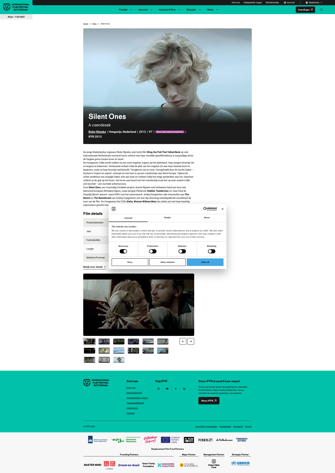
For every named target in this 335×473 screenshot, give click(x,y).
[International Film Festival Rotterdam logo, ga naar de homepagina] (16, 7)
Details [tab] (167, 217)
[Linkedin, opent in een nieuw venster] (184, 388)
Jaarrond (142, 9)
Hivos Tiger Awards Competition (170, 132)
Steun (210, 9)
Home (85, 24)
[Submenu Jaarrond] (151, 9)
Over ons (236, 2)
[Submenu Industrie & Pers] (179, 9)
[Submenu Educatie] (199, 9)
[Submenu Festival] (131, 9)
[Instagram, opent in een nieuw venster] (158, 388)
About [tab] (207, 217)
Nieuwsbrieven (134, 392)
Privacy (248, 426)
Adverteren (132, 408)
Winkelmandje (272, 2)
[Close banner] (223, 209)
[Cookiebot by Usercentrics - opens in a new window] (205, 209)
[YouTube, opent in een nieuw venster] (167, 388)
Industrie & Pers (167, 9)
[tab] (89, 341)
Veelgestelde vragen (253, 2)
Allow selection (167, 262)
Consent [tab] (128, 218)
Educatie (191, 9)
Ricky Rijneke (97, 131)
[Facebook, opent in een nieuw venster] (175, 388)
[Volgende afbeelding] (190, 341)
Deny (129, 262)
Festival (123, 9)
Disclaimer (238, 426)
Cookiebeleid (225, 426)
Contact (130, 413)
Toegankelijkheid (135, 403)
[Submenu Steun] (217, 9)
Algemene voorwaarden (206, 426)
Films (94, 24)
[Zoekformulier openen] (321, 10)
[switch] (153, 251)
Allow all (205, 262)
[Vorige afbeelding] (183, 341)
